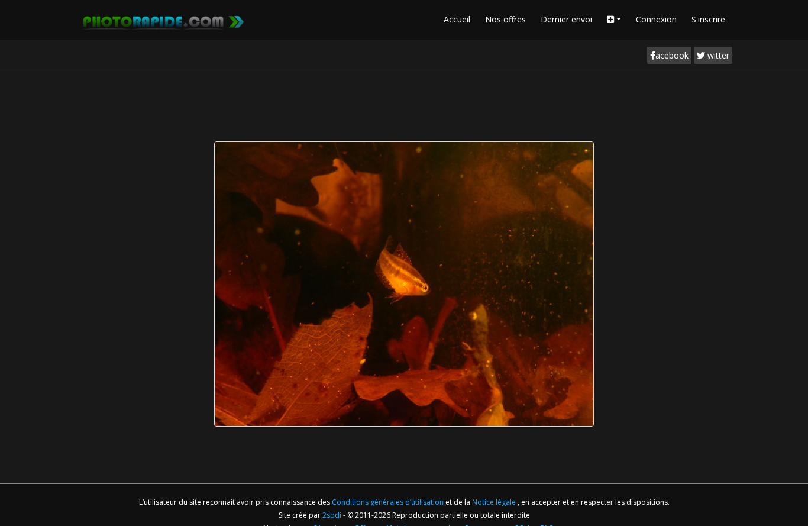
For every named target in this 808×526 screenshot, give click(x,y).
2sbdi (331, 515)
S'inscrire (708, 19)
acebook (672, 55)
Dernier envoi (566, 19)
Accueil (457, 19)
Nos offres (505, 19)
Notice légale (495, 502)
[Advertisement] (404, 103)
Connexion (656, 19)
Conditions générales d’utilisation (388, 502)
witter (717, 55)
